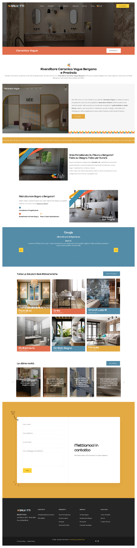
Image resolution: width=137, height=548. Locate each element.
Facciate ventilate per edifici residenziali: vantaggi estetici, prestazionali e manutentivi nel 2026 (55, 382)
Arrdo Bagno (63, 348)
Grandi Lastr (97, 309)
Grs (57, 310)
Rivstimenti (27, 348)
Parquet (93, 347)
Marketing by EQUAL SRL (77, 539)
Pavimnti (25, 310)
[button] (21, 250)
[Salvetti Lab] (99, 5)
